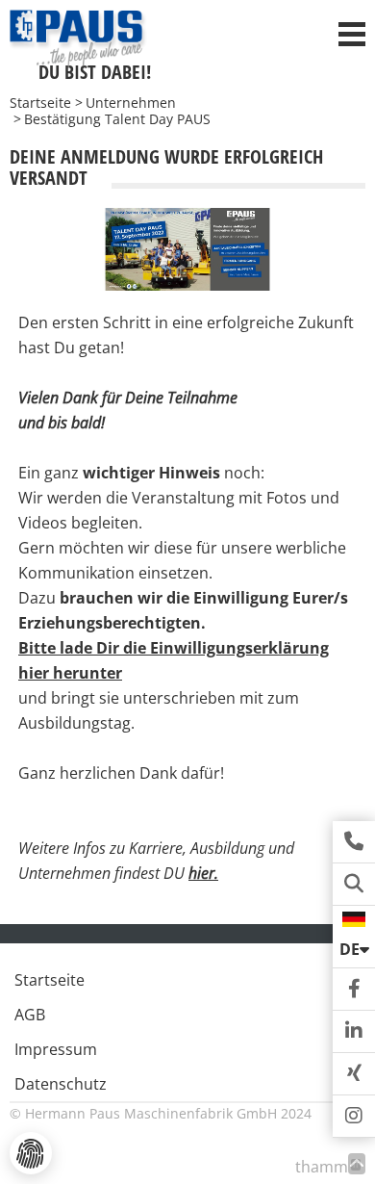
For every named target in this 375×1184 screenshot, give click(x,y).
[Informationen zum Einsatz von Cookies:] (31, 1153)
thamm (327, 1166)
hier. (203, 873)
